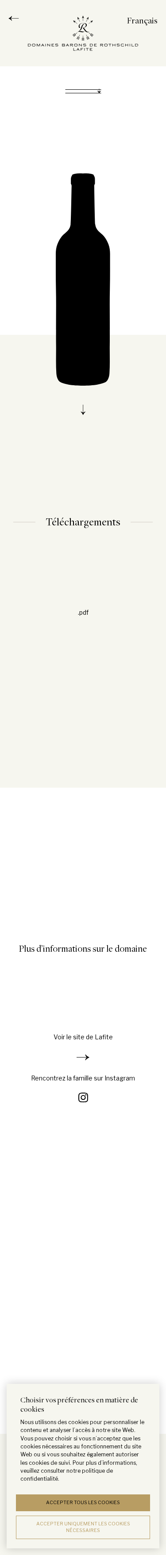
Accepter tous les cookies (83, 1502)
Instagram (83, 1097)
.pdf (83, 612)
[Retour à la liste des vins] (13, 18)
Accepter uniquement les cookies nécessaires (83, 1527)
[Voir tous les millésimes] (83, 91)
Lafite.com (83, 1057)
